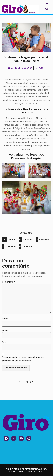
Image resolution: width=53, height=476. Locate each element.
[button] (46, 8)
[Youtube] (21, 438)
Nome (6, 319)
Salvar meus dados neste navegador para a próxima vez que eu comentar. (23, 359)
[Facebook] (6, 438)
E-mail (6, 330)
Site (4, 342)
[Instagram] (28, 438)
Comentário (8, 282)
